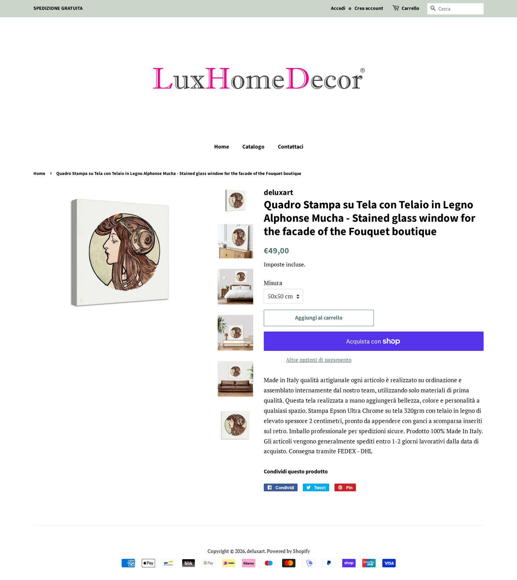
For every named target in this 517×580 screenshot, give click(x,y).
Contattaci (290, 147)
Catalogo (253, 147)
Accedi (338, 8)
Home (221, 147)
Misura (273, 283)
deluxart (256, 551)
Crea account (369, 8)
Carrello (410, 8)
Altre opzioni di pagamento (318, 359)
